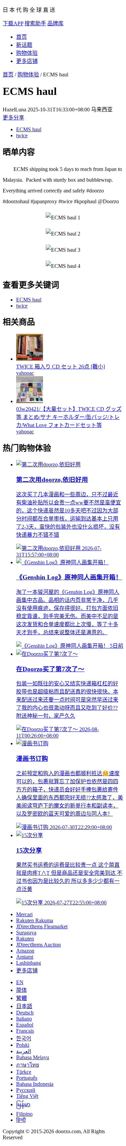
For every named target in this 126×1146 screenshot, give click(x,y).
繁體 (21, 998)
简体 (21, 990)
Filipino (24, 1114)
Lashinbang (28, 963)
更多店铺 (27, 61)
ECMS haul (28, 129)
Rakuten (25, 938)
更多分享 (13, 117)
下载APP (13, 23)
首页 (21, 37)
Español (24, 1025)
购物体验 (27, 53)
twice (22, 135)
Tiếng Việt (27, 1096)
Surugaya (26, 932)
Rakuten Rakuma (34, 920)
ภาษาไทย (27, 1065)
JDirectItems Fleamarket (42, 926)
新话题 (24, 45)
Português (26, 1078)
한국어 (23, 1038)
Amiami (24, 957)
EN (20, 982)
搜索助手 (35, 23)
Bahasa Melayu (32, 1057)
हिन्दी (21, 1120)
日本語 (24, 1006)
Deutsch (25, 1012)
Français (25, 1031)
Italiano (24, 1019)
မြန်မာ (23, 1104)
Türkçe (23, 1072)
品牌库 (55, 23)
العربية (23, 1051)
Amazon (25, 951)
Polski (22, 1045)
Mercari (24, 914)
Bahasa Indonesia (34, 1084)
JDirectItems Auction (38, 944)
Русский (25, 1090)
